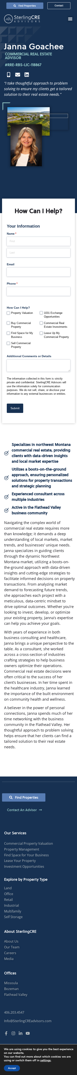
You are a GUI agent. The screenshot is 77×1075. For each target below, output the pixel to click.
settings (45, 1060)
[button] (70, 19)
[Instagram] (13, 1033)
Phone (18, 283)
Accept (12, 1068)
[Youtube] (28, 1033)
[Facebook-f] (6, 1033)
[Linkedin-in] (20, 1033)
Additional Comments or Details (29, 356)
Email (10, 264)
